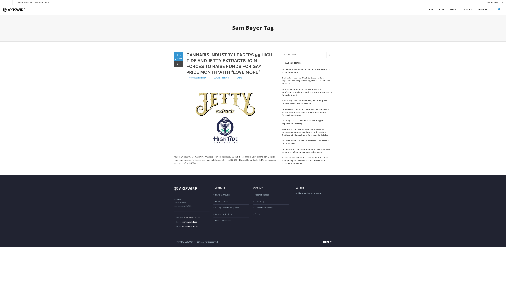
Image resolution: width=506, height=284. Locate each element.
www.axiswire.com (192, 217)
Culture (217, 78)
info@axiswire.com (495, 2)
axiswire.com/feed (189, 222)
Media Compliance (223, 220)
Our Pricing (259, 201)
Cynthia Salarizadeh (197, 78)
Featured (225, 78)
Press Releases (221, 201)
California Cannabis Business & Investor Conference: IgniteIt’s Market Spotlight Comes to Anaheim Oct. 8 (307, 92)
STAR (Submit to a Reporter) (227, 207)
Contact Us (259, 214)
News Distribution (222, 195)
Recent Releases (262, 195)
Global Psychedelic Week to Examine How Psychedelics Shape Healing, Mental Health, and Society (306, 81)
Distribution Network (264, 207)
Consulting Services (223, 214)
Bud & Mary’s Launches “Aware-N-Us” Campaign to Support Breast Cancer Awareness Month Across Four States (305, 112)
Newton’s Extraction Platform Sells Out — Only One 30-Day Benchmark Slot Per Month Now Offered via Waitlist (305, 161)
